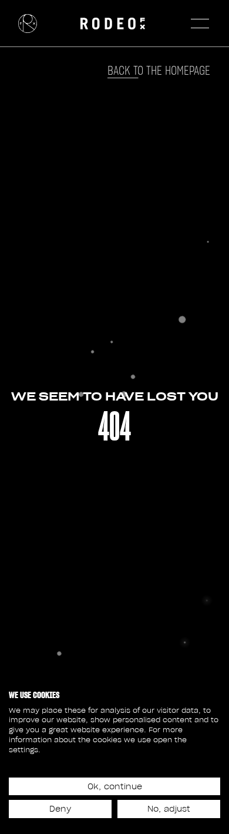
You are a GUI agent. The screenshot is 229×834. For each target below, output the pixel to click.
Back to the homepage (158, 70)
